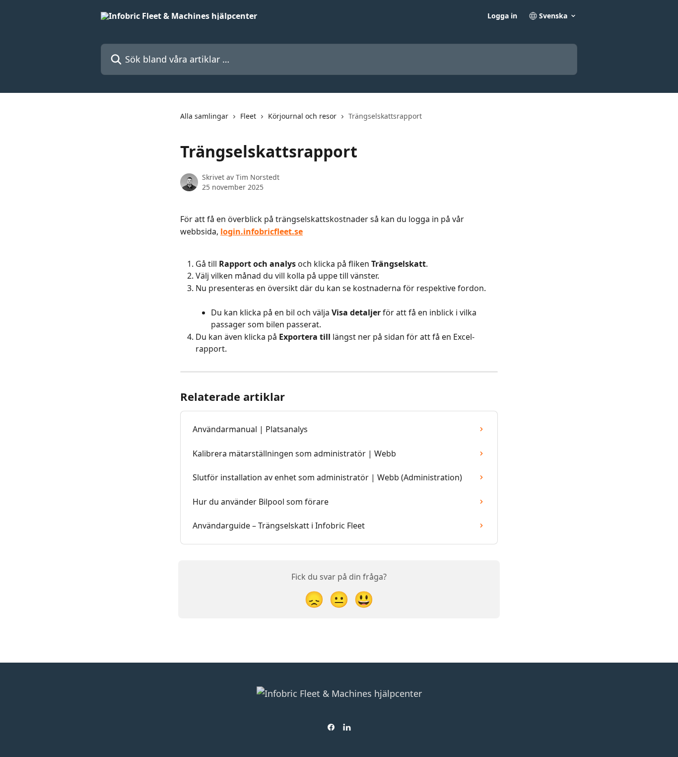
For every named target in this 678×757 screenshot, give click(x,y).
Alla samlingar (204, 116)
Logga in (502, 15)
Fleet (248, 116)
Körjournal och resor (302, 116)
